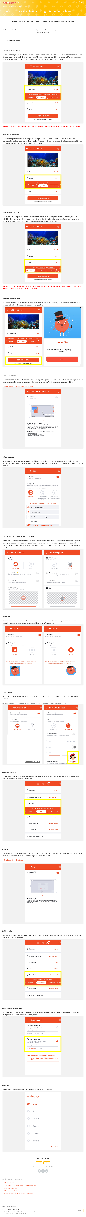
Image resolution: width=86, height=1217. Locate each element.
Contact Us (66, 2)
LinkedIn (46, 1171)
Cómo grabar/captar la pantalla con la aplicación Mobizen (20, 1185)
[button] (39, 1162)
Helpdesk (20, 3)
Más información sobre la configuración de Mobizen (18, 1193)
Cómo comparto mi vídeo (11, 1191)
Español (79, 1210)
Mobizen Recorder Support (10, 6)
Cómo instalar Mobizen (10, 1188)
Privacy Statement (7, 1209)
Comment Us (75, 2)
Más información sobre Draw (13, 860)
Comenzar (26, 6)
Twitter (43, 1171)
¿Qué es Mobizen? (9, 1182)
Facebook (39, 1171)
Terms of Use (15, 1209)
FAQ (20, 6)
